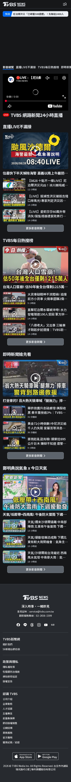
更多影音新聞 (35, 228)
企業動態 (7, 704)
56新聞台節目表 (11, 649)
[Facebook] (18, 624)
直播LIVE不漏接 (26, 67)
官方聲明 (7, 737)
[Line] (25, 624)
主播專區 (7, 713)
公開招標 (7, 728)
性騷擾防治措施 (11, 671)
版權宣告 (7, 681)
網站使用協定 (10, 676)
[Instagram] (39, 624)
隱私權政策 (9, 667)
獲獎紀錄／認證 (11, 742)
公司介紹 (7, 699)
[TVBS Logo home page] (14, 4)
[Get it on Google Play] (47, 756)
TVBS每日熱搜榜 (48, 67)
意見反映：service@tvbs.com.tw (35, 611)
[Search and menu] (64, 4)
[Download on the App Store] (23, 756)
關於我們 (7, 644)
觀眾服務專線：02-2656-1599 (35, 615)
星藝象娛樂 (9, 718)
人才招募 (7, 708)
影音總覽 (8, 67)
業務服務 (7, 732)
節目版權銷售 (10, 723)
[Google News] (52, 624)
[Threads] (32, 624)
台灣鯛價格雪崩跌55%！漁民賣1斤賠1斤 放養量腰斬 (40, 14)
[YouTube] (45, 624)
